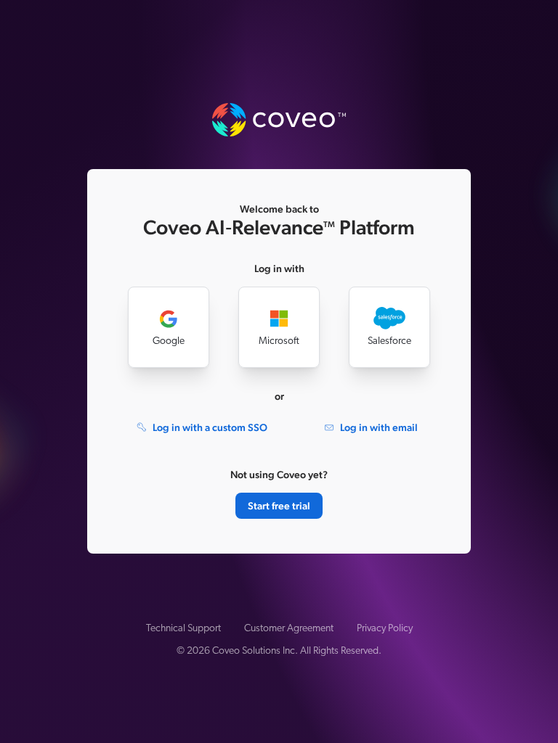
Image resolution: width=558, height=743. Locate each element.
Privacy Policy (385, 628)
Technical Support (183, 628)
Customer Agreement (288, 628)
